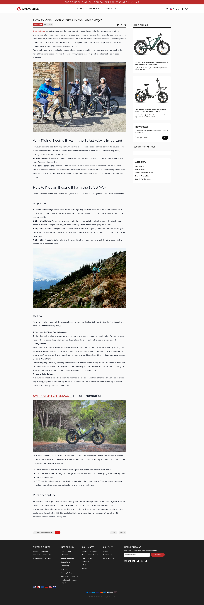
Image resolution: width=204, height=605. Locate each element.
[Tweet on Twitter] (122, 25)
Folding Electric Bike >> (42, 558)
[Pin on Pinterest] (125, 25)
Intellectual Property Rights (69, 581)
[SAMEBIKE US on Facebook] (129, 561)
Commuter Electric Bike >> (43, 555)
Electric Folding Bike (142, 176)
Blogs (84, 565)
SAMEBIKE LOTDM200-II (52, 396)
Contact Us (107, 555)
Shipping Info (66, 551)
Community (95, 9)
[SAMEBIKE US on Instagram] (125, 561)
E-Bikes (81, 9)
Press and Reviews (89, 551)
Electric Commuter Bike (143, 173)
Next (122, 533)
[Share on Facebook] (118, 25)
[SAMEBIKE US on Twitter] (138, 561)
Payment (64, 569)
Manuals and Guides (90, 555)
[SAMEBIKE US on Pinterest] (142, 561)
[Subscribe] (165, 138)
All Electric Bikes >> (40, 551)
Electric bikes (39, 31)
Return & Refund (67, 558)
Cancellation (66, 562)
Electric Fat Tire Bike (142, 179)
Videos (84, 568)
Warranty (64, 555)
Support (109, 9)
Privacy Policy (66, 573)
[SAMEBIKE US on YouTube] (133, 561)
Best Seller (139, 166)
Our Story (107, 551)
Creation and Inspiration (87, 560)
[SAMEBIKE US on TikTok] (146, 561)
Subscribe (158, 554)
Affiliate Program (109, 558)
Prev (114, 533)
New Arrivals (139, 169)
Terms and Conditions (69, 576)
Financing (65, 566)
